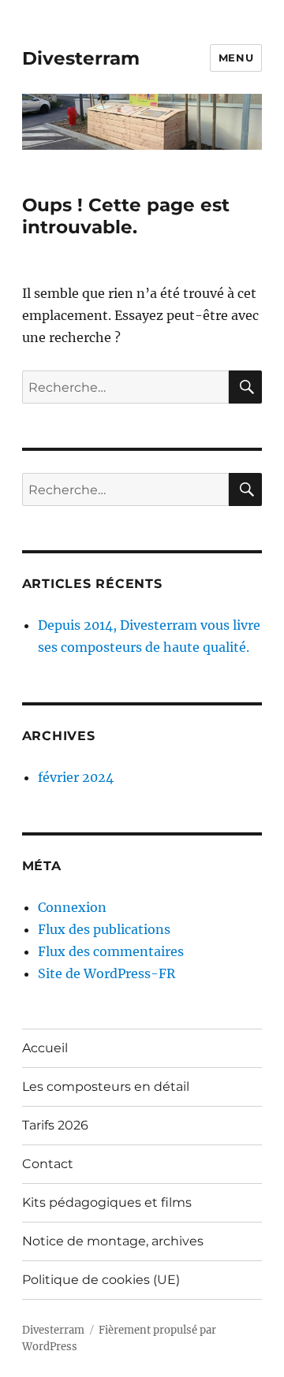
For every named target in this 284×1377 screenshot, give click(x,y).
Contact (47, 1163)
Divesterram (81, 58)
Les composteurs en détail (105, 1086)
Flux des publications (104, 929)
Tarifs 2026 (55, 1125)
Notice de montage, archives (113, 1241)
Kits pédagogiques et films (107, 1202)
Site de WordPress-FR (106, 973)
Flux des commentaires (111, 951)
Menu (236, 57)
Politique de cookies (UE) (101, 1279)
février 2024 (76, 777)
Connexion (72, 907)
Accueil (45, 1047)
